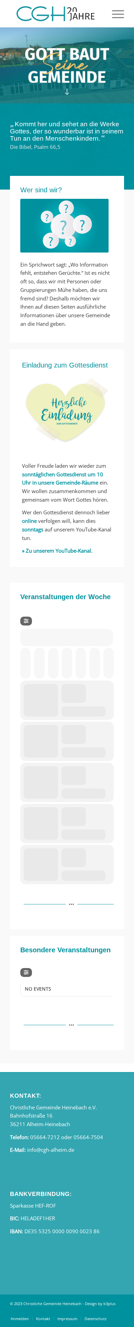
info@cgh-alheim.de (50, 1149)
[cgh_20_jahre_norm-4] (55, 13)
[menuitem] (114, 13)
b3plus (109, 1303)
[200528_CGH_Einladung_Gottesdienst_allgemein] (67, 411)
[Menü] (114, 13)
